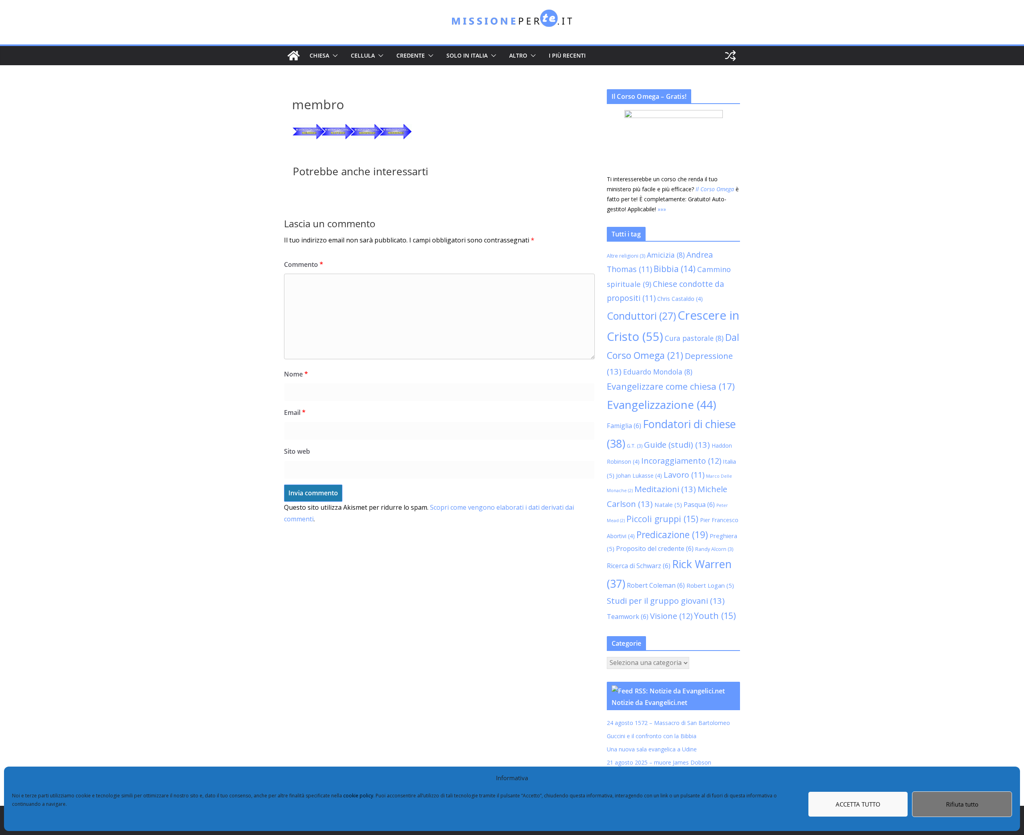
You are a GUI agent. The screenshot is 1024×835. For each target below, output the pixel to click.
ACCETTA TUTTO (858, 804)
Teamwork (627, 616)
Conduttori (641, 315)
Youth (715, 615)
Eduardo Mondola (657, 371)
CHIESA (319, 55)
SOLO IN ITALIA (467, 55)
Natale (668, 505)
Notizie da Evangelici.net (649, 702)
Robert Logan (710, 585)
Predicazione (672, 535)
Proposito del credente (655, 548)
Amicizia (666, 255)
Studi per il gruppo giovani (666, 600)
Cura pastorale (694, 338)
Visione (671, 616)
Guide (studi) (677, 444)
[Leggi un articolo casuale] (730, 55)
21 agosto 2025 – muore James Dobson (659, 762)
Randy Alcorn (714, 549)
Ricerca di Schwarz (638, 565)
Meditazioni (665, 489)
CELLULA (363, 55)
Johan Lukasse (639, 475)
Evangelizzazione (661, 404)
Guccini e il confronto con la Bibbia (651, 736)
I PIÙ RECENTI (567, 55)
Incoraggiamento (681, 460)
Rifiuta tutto (962, 804)
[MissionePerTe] (293, 55)
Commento (303, 264)
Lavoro (684, 474)
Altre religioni (626, 255)
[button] (333, 55)
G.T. (634, 446)
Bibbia (675, 268)
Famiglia (624, 425)
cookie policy (358, 795)
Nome (296, 374)
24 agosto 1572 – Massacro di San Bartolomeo (668, 723)
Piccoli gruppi (662, 519)
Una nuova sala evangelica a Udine (652, 749)
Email (295, 412)
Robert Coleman (656, 585)
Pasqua (699, 504)
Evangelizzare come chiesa (671, 386)
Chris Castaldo (680, 298)
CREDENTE (410, 55)
